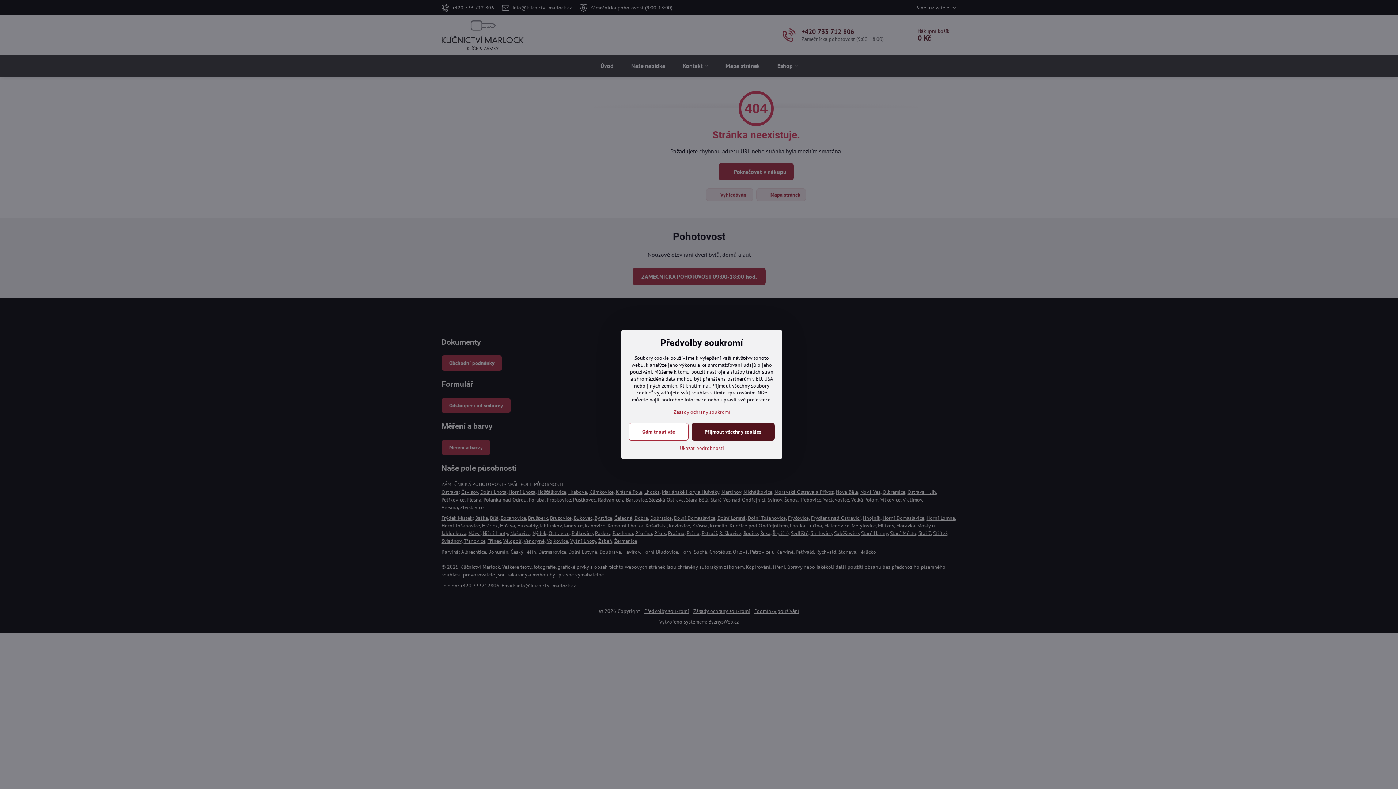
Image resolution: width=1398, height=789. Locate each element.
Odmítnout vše (658, 431)
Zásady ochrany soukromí (702, 412)
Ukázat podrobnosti (702, 448)
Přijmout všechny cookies (733, 431)
